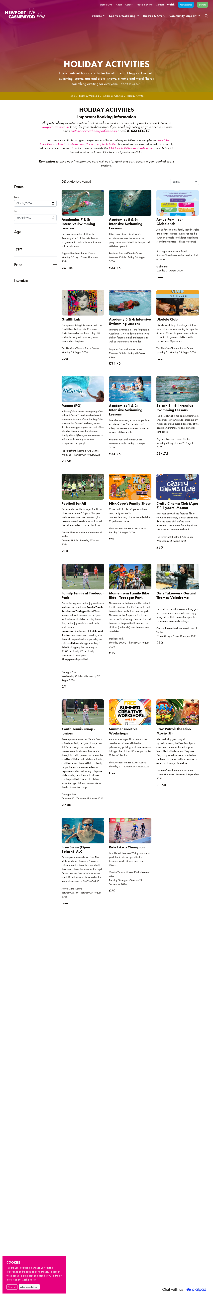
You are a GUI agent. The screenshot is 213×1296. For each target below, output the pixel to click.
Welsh (171, 4)
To (15, 211)
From (16, 197)
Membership (186, 4)
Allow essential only (29, 1286)
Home (72, 95)
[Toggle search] (206, 15)
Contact (160, 4)
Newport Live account (55, 127)
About (119, 4)
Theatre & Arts (152, 16)
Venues (97, 16)
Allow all (12, 1286)
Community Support (182, 16)
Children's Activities (113, 95)
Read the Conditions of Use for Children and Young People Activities (104, 142)
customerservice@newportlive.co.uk (94, 131)
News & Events (145, 4)
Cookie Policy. (29, 1279)
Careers (129, 4)
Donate (202, 4)
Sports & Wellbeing (122, 16)
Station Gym (106, 4)
